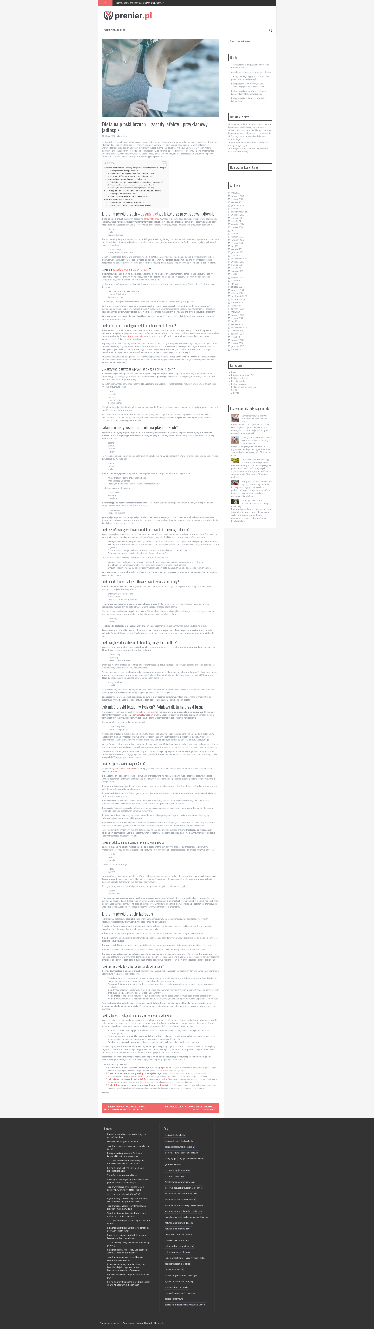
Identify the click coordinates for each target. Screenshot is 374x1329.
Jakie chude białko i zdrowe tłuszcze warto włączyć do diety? (132, 185)
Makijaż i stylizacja (239, 378)
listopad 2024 (237, 209)
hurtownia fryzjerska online (177, 1170)
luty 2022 (235, 246)
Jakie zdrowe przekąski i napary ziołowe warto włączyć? (130, 205)
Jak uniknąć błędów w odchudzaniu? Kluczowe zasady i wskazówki (140, 1079)
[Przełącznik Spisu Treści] (162, 163)
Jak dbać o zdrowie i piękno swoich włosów (251, 72)
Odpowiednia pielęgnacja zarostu (122, 1141)
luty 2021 (235, 284)
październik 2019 (239, 327)
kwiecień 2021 (237, 277)
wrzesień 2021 (238, 262)
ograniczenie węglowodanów (139, 715)
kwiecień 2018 (237, 340)
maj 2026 (235, 193)
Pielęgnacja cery (238, 384)
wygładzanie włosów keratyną (179, 1281)
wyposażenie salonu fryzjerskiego (180, 1293)
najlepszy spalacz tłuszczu (195, 1217)
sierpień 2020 (237, 302)
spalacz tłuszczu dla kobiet (177, 1264)
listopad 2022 (237, 237)
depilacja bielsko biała (175, 1135)
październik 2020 (239, 296)
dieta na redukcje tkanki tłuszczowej (181, 1153)
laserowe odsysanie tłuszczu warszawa (183, 1188)
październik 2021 (239, 258)
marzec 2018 (237, 343)
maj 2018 (235, 337)
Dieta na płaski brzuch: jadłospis (119, 199)
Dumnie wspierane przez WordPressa (117, 1323)
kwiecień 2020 (237, 315)
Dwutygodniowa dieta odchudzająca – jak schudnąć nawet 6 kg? (250, 503)
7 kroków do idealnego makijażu (122, 1175)
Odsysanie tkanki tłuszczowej (178, 1234)
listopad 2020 (237, 293)
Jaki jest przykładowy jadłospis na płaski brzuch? (128, 202)
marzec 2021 (237, 280)
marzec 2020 (237, 318)
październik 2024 (239, 212)
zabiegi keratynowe (174, 1299)
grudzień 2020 (237, 290)
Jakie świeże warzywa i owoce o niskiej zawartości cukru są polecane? (136, 182)
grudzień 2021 (237, 252)
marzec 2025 (237, 199)
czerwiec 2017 (238, 349)
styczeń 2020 (237, 324)
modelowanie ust (173, 1217)
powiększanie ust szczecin (177, 1240)
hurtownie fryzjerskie (174, 1176)
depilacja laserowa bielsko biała (179, 1147)
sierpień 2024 (237, 218)
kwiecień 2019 (237, 331)
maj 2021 (235, 274)
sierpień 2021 (237, 265)
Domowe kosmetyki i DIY (242, 375)
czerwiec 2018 (238, 334)
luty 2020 (235, 321)
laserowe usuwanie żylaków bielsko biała (183, 1211)
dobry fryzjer (171, 1158)
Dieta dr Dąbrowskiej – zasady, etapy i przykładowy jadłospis (137, 1085)
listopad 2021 (237, 255)
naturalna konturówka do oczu (179, 1223)
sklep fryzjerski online (196, 1258)
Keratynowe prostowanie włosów (180, 1182)
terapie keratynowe (174, 1269)
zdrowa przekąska (163, 933)
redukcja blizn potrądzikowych (179, 1246)
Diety (106, 1093)
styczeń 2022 (237, 249)
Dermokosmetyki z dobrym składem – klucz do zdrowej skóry (254, 419)
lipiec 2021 (236, 268)
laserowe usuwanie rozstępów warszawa (184, 1205)
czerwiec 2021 (238, 271)
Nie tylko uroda (238, 381)
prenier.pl (123, 136)
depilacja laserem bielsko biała (179, 1141)
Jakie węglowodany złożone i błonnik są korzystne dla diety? (132, 188)
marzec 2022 (237, 243)
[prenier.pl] (127, 15)
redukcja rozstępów (174, 1258)
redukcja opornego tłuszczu (178, 1252)
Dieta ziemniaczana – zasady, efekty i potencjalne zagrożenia (137, 1073)
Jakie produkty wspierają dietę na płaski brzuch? (125, 179)
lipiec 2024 (236, 221)
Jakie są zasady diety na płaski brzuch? (124, 171)
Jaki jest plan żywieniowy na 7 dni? (123, 194)
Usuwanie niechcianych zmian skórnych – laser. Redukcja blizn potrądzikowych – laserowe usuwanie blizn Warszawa (126, 1267)
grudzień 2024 (237, 205)
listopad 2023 (237, 234)
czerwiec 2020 (238, 309)
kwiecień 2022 (237, 240)
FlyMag (147, 1323)
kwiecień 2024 (237, 224)
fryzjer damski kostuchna (191, 1158)
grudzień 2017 (237, 346)
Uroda (234, 390)
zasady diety (150, 213)
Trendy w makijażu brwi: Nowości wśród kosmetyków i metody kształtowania (257, 441)
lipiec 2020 (236, 306)
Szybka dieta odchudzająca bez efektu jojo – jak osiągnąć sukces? (140, 1067)
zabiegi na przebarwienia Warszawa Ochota (185, 1305)
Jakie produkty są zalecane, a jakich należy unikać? (129, 196)
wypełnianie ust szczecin (176, 1287)
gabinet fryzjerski (173, 1164)
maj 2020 (235, 312)
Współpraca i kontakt (115, 30)
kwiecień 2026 (237, 196)
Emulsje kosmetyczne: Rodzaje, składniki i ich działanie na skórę (145, 3)
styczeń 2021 (237, 287)
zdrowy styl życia (151, 219)
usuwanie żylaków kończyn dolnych (181, 1275)
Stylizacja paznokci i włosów (244, 387)
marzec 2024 (237, 227)
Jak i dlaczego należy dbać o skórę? (123, 1194)
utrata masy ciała (135, 336)
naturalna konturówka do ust (178, 1229)
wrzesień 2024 (238, 215)
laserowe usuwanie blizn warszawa (181, 1194)
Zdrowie (235, 393)
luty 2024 (235, 230)
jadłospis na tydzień (124, 768)
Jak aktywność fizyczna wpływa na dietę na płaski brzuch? (131, 176)
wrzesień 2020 (238, 299)
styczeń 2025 (237, 202)
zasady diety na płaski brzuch (131, 269)
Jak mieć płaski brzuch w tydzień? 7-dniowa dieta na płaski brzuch (133, 191)
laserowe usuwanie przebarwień (180, 1199)
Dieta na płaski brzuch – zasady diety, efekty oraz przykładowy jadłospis (135, 168)
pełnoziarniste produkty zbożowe (123, 291)
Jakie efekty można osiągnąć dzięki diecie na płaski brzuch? (132, 173)
